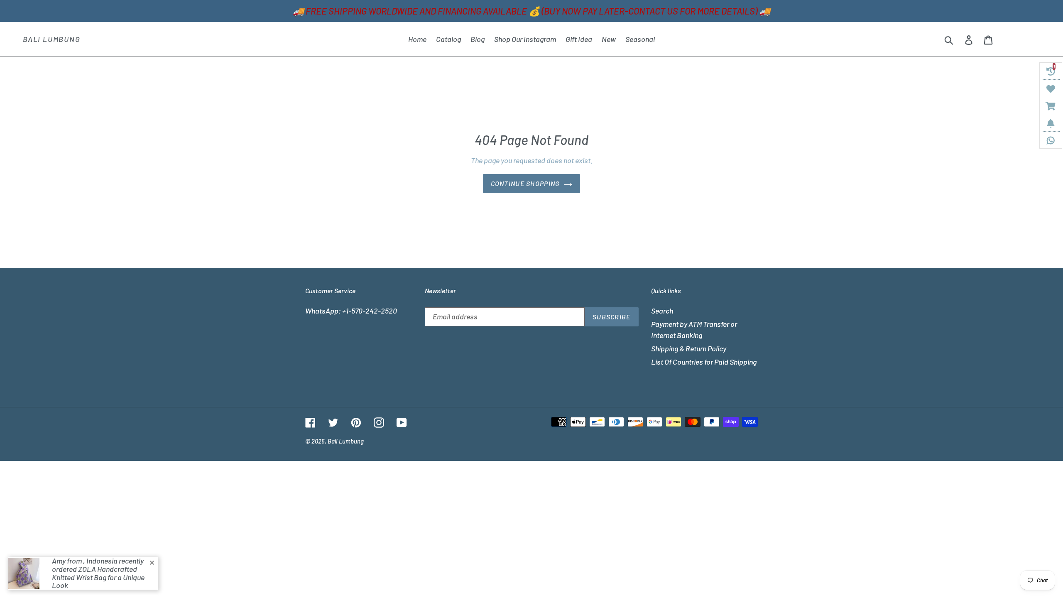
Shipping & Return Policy (688, 348)
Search (662, 310)
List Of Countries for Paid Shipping (704, 361)
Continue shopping (525, 183)
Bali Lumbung (52, 39)
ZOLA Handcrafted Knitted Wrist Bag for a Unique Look (98, 577)
